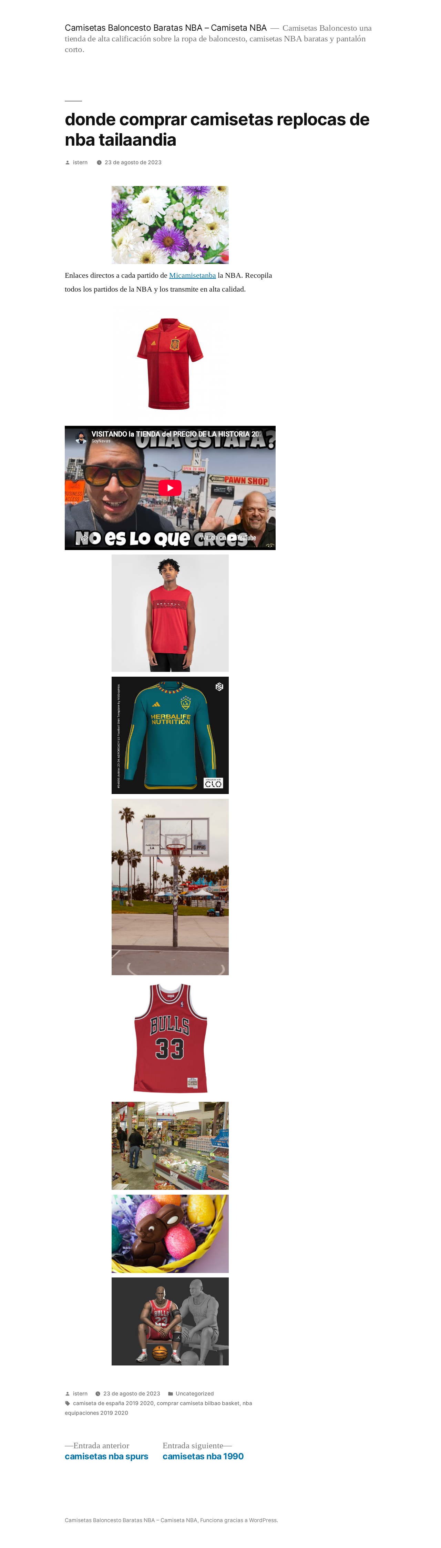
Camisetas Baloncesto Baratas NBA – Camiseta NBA (166, 27)
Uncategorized (195, 1393)
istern (80, 162)
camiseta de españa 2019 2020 (113, 1403)
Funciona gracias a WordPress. (239, 1520)
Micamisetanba (192, 275)
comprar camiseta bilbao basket (198, 1403)
